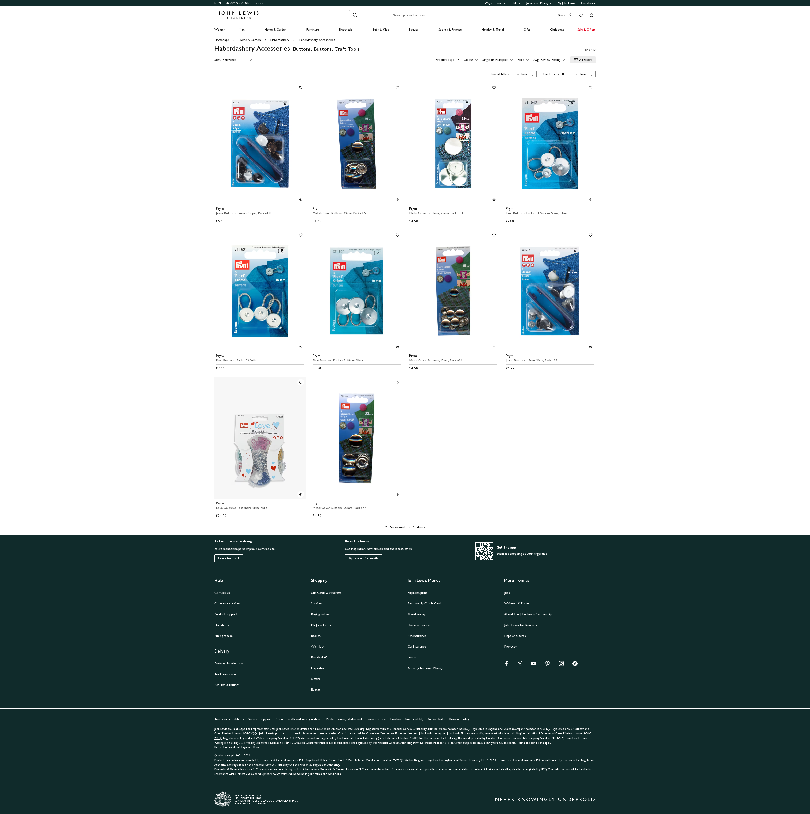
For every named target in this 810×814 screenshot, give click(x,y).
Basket (316, 636)
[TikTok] (575, 665)
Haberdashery (279, 40)
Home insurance (419, 625)
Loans (412, 657)
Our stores (588, 3)
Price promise (223, 636)
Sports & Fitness (450, 29)
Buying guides (320, 614)
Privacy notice (376, 719)
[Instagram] (561, 665)
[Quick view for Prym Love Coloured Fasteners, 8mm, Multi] (300, 494)
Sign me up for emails (363, 558)
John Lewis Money (537, 3)
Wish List (317, 646)
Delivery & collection (228, 663)
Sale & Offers (586, 29)
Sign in (562, 15)
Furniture (312, 29)
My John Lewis (566, 3)
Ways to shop (493, 3)
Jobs (507, 593)
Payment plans (417, 593)
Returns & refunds (227, 685)
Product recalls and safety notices (298, 719)
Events (316, 689)
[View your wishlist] (580, 15)
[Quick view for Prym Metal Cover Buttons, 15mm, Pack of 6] (494, 346)
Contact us (222, 593)
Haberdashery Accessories (317, 40)
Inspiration (318, 668)
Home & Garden (275, 29)
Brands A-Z (319, 657)
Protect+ (510, 646)
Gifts (527, 29)
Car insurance (417, 646)
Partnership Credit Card (424, 603)
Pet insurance (417, 636)
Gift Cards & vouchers (326, 593)
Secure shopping (259, 719)
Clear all (499, 74)
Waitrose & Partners (518, 603)
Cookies (395, 719)
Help (514, 3)
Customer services (227, 603)
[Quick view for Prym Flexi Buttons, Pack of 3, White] (300, 346)
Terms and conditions (229, 719)
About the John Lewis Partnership (528, 614)
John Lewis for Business (520, 625)
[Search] (355, 15)
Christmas (557, 29)
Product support (226, 614)
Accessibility (436, 719)
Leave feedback (229, 558)
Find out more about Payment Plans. (237, 747)
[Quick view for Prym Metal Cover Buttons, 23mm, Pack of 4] (397, 494)
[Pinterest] (547, 665)
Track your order (225, 674)
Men (242, 29)
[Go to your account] (570, 15)
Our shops (221, 625)
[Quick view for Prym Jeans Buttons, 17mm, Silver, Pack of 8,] (590, 346)
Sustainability (414, 719)
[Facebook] (506, 665)
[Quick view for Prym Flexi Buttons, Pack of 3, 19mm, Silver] (397, 346)
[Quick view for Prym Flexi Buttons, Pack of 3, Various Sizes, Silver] (590, 199)
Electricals (345, 29)
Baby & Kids (380, 29)
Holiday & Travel (492, 29)
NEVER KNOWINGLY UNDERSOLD (239, 2)
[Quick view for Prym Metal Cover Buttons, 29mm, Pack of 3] (494, 199)
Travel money (417, 614)
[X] (519, 665)
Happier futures (515, 636)
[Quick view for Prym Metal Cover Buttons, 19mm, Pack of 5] (397, 199)
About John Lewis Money (425, 668)
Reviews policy (459, 719)
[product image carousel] (260, 143)
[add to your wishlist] (300, 87)
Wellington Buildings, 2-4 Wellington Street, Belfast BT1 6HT (253, 743)
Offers (315, 679)
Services (316, 603)
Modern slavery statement (344, 719)
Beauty (413, 29)
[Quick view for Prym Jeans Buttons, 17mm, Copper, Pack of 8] (300, 199)
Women (219, 29)
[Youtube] (533, 665)
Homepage (221, 40)
